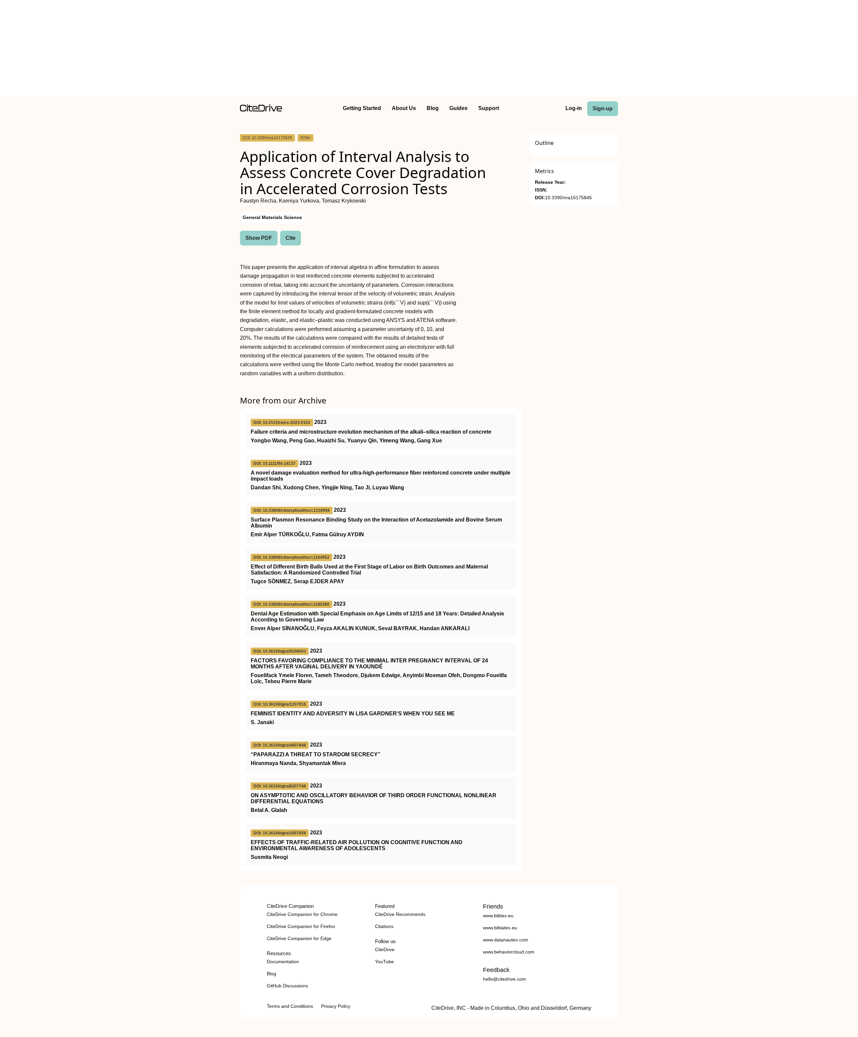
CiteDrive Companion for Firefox (301, 926)
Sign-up (603, 108)
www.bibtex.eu (498, 915)
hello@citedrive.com (504, 979)
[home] (261, 110)
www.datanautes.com (505, 939)
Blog (433, 108)
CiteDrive (384, 949)
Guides (458, 108)
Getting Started (362, 108)
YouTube (384, 961)
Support (488, 108)
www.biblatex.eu (500, 927)
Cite (291, 238)
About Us (404, 108)
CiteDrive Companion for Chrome (302, 914)
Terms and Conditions (290, 1006)
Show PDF (258, 238)
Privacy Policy (335, 1006)
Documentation (283, 961)
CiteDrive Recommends (400, 914)
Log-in (573, 108)
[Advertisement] (429, 50)
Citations (384, 926)
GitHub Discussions (287, 985)
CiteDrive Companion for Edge (299, 938)
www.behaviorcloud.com (508, 951)
